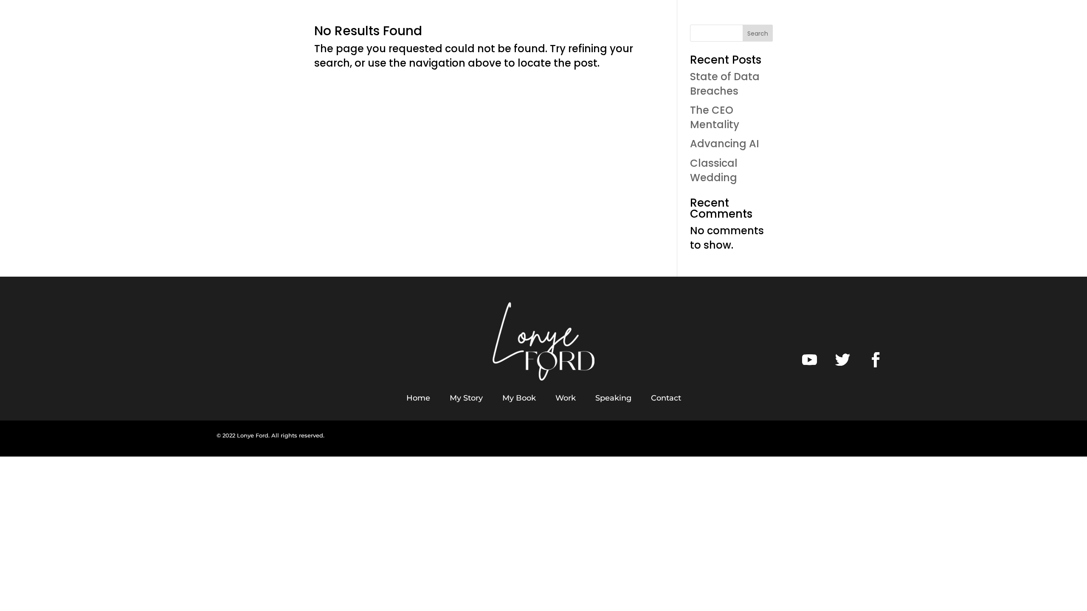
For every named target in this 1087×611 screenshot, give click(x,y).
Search (757, 33)
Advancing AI (724, 144)
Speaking (613, 398)
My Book (519, 398)
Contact (666, 398)
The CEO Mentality (714, 117)
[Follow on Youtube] (810, 360)
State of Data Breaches (725, 84)
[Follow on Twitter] (843, 360)
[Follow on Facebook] (876, 360)
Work (565, 398)
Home (418, 398)
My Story (466, 398)
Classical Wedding (714, 170)
